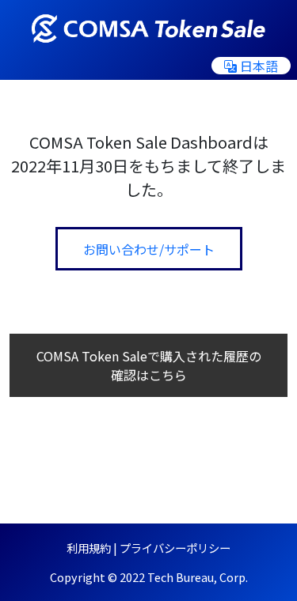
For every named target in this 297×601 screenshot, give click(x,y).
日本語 (259, 65)
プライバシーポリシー (175, 547)
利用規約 (89, 547)
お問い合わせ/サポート (149, 249)
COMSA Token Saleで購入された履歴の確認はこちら (148, 365)
